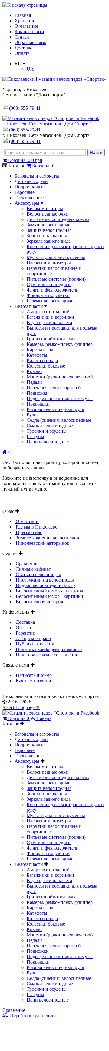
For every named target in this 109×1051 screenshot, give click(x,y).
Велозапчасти (29, 306)
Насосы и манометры (49, 262)
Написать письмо (33, 675)
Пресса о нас (28, 532)
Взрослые (25, 192)
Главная (23, 15)
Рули (32, 414)
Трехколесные (29, 197)
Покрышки (38, 403)
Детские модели (31, 181)
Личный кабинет (33, 569)
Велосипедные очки (47, 213)
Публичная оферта (34, 643)
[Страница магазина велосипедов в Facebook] (50, 118)
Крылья (34, 371)
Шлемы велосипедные (50, 300)
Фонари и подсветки (48, 295)
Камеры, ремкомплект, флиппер (60, 344)
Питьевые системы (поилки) (56, 279)
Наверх (43, 718)
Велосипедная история (39, 601)
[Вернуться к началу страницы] (24, 5)
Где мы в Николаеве (36, 526)
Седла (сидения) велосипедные (59, 420)
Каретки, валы (42, 349)
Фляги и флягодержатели (53, 289)
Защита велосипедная (49, 230)
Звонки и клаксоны (47, 235)
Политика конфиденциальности (48, 649)
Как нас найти (29, 31)
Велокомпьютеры (45, 208)
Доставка (24, 47)
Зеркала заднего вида (49, 241)
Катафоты (37, 355)
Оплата (22, 53)
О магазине (26, 26)
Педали (34, 382)
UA (30, 68)
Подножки (38, 393)
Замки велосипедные (48, 224)
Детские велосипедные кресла (58, 219)
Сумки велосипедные (49, 284)
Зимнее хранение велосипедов (47, 537)
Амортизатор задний (48, 311)
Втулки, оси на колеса (49, 322)
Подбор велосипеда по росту (45, 585)
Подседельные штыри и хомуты (60, 398)
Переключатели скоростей (54, 387)
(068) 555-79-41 (25, 129)
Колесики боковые (46, 365)
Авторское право (33, 638)
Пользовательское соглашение (46, 654)
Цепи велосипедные (48, 441)
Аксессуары (28, 203)
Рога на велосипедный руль (55, 409)
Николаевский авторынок (42, 543)
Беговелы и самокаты (37, 175)
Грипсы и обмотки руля (51, 338)
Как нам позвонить (35, 680)
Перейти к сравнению (32, 1015)
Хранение (25, 20)
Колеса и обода (42, 360)
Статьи (22, 36)
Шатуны (35, 436)
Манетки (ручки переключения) (60, 376)
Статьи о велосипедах (38, 574)
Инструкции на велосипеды (44, 579)
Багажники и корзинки (50, 317)
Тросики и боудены (47, 431)
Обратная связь (30, 42)
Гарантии (25, 633)
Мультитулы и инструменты (56, 257)
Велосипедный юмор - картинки (49, 596)
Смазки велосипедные (50, 425)
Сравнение (26, 563)
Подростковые (30, 186)
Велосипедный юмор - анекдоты (49, 590)
